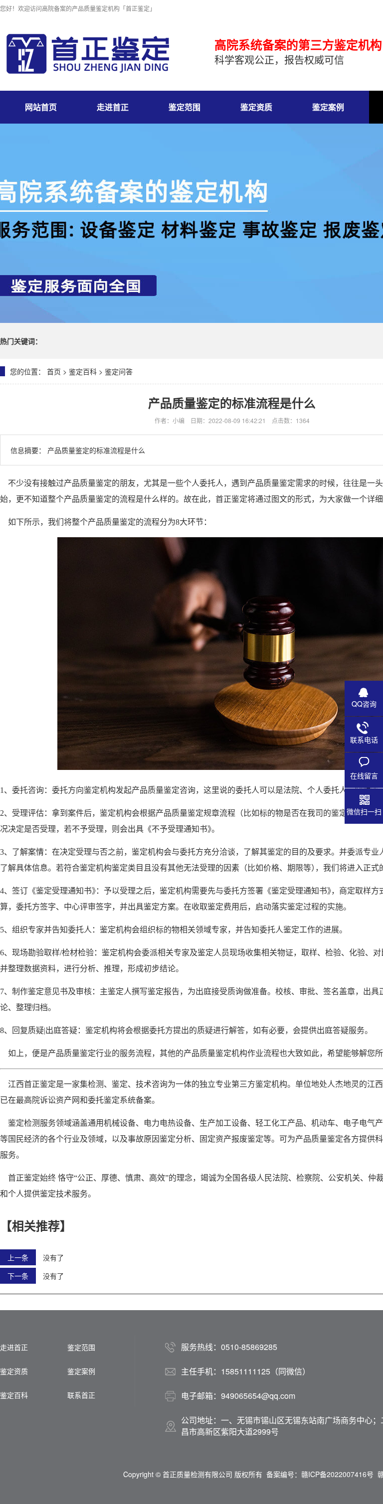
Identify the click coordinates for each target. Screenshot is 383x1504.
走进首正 (113, 107)
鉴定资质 (256, 107)
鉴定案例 (328, 107)
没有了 (53, 1257)
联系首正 (81, 1395)
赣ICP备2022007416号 (337, 1474)
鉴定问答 (119, 371)
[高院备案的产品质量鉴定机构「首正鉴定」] (87, 53)
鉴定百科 (83, 371)
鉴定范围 (184, 107)
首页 (54, 371)
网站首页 (41, 107)
